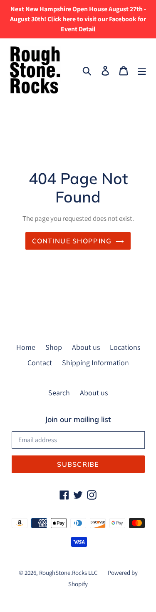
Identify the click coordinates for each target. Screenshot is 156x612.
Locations (125, 347)
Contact (39, 362)
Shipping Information (95, 362)
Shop (53, 347)
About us (86, 347)
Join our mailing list (78, 419)
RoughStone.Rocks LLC (68, 573)
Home (25, 347)
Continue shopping (72, 241)
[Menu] (142, 70)
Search (59, 392)
